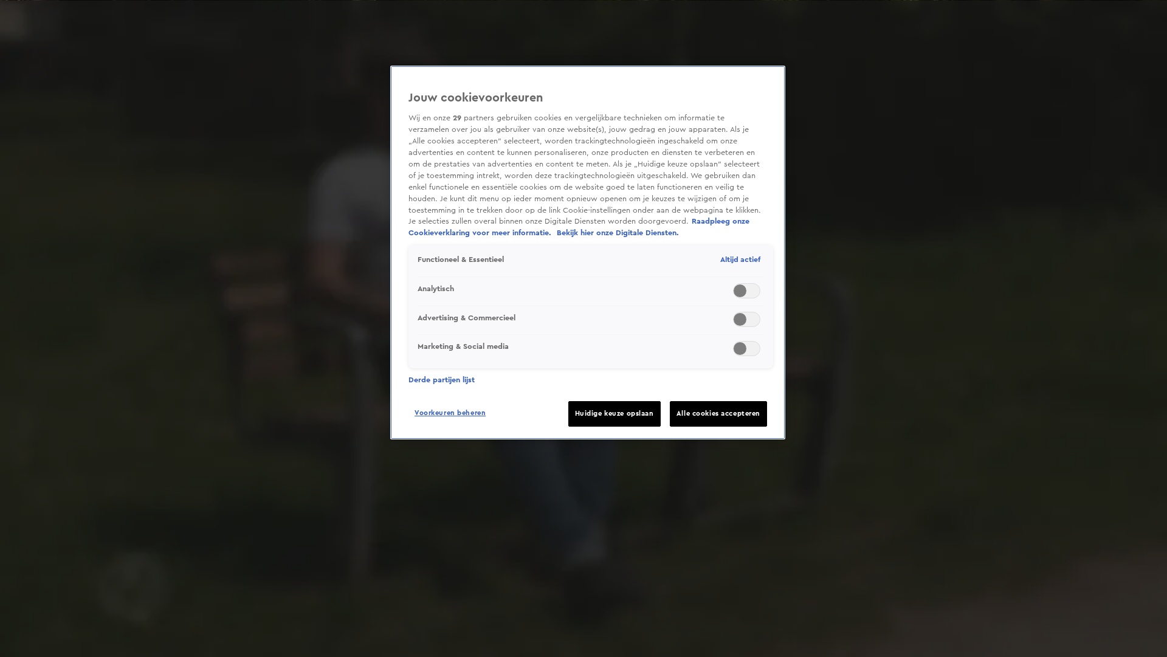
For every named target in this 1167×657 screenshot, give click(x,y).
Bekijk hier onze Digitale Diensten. (618, 232)
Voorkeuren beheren (450, 413)
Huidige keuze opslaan (614, 413)
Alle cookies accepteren (718, 413)
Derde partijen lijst (441, 380)
